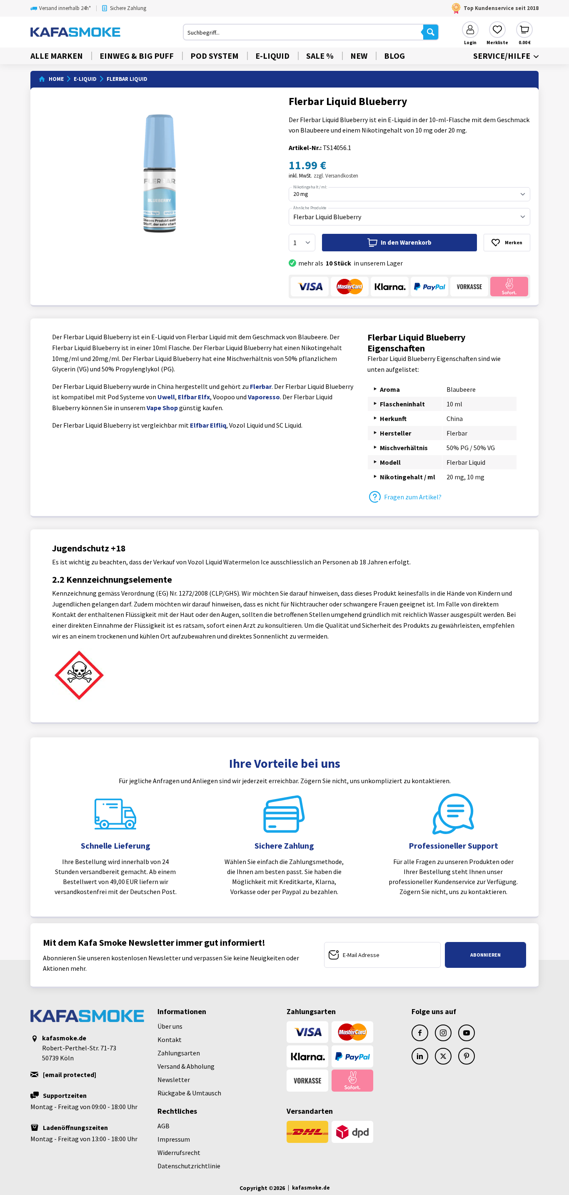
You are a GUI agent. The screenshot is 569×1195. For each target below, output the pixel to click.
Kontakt (169, 1039)
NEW (358, 55)
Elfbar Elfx (194, 397)
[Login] (470, 29)
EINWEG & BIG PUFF (137, 55)
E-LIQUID (272, 55)
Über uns (169, 1026)
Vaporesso (264, 397)
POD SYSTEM (214, 55)
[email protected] (69, 1074)
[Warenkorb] (524, 29)
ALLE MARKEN (56, 55)
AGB (163, 1126)
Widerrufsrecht (178, 1152)
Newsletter (173, 1079)
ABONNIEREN (485, 955)
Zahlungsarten (178, 1053)
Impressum (173, 1139)
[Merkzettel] (497, 29)
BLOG (394, 55)
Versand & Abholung (186, 1066)
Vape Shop (162, 407)
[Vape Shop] (106, 32)
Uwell (166, 397)
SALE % (320, 55)
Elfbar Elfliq (208, 425)
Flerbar (261, 386)
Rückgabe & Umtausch (189, 1093)
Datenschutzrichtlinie (188, 1166)
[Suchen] (430, 32)
